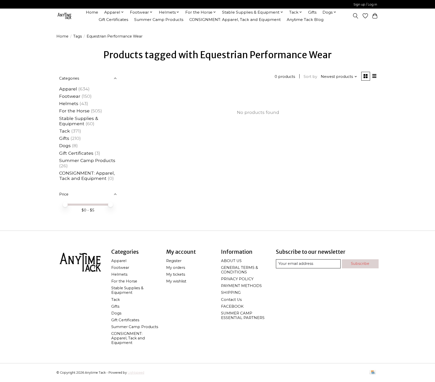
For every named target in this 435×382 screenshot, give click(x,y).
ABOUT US (231, 261)
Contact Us (231, 299)
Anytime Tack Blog (305, 19)
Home (92, 12)
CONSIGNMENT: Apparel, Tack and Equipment (235, 19)
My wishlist (176, 281)
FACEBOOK (232, 306)
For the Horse (74, 110)
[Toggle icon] (355, 15)
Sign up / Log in (365, 4)
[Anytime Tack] (64, 15)
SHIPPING (231, 292)
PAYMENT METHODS (241, 285)
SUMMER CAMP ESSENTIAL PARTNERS (243, 315)
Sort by (310, 76)
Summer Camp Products (158, 19)
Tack (64, 131)
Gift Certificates (113, 19)
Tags (77, 36)
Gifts (312, 12)
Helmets (68, 103)
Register (174, 261)
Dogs (65, 145)
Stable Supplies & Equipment (78, 121)
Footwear (69, 96)
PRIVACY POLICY (237, 279)
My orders (175, 267)
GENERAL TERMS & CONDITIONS (239, 269)
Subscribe (360, 263)
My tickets (175, 274)
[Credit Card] (373, 372)
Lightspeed (136, 372)
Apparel (68, 88)
